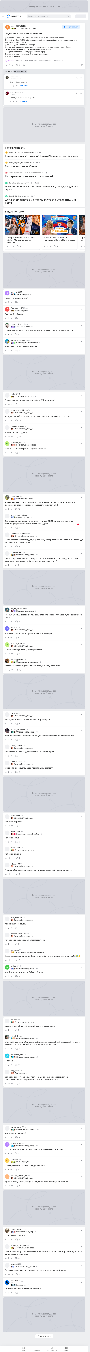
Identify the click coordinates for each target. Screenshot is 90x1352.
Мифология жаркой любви (27, 834)
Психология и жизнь (25, 499)
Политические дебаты (25, 1267)
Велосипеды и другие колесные (29, 952)
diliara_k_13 (13, 196)
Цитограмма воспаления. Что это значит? (29, 176)
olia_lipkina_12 (14, 183)
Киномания (21, 1285)
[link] (22, 232)
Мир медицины (29, 152)
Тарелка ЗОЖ (25, 183)
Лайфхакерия (21, 310)
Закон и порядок (23, 294)
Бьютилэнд (22, 196)
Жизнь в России (23, 327)
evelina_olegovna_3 (15, 152)
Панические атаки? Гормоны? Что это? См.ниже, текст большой (41, 156)
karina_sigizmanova (15, 173)
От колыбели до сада (26, 28)
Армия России (22, 517)
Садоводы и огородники (27, 343)
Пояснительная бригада (32, 173)
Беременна (28, 163)
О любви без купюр (25, 1232)
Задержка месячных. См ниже (22, 166)
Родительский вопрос (26, 445)
